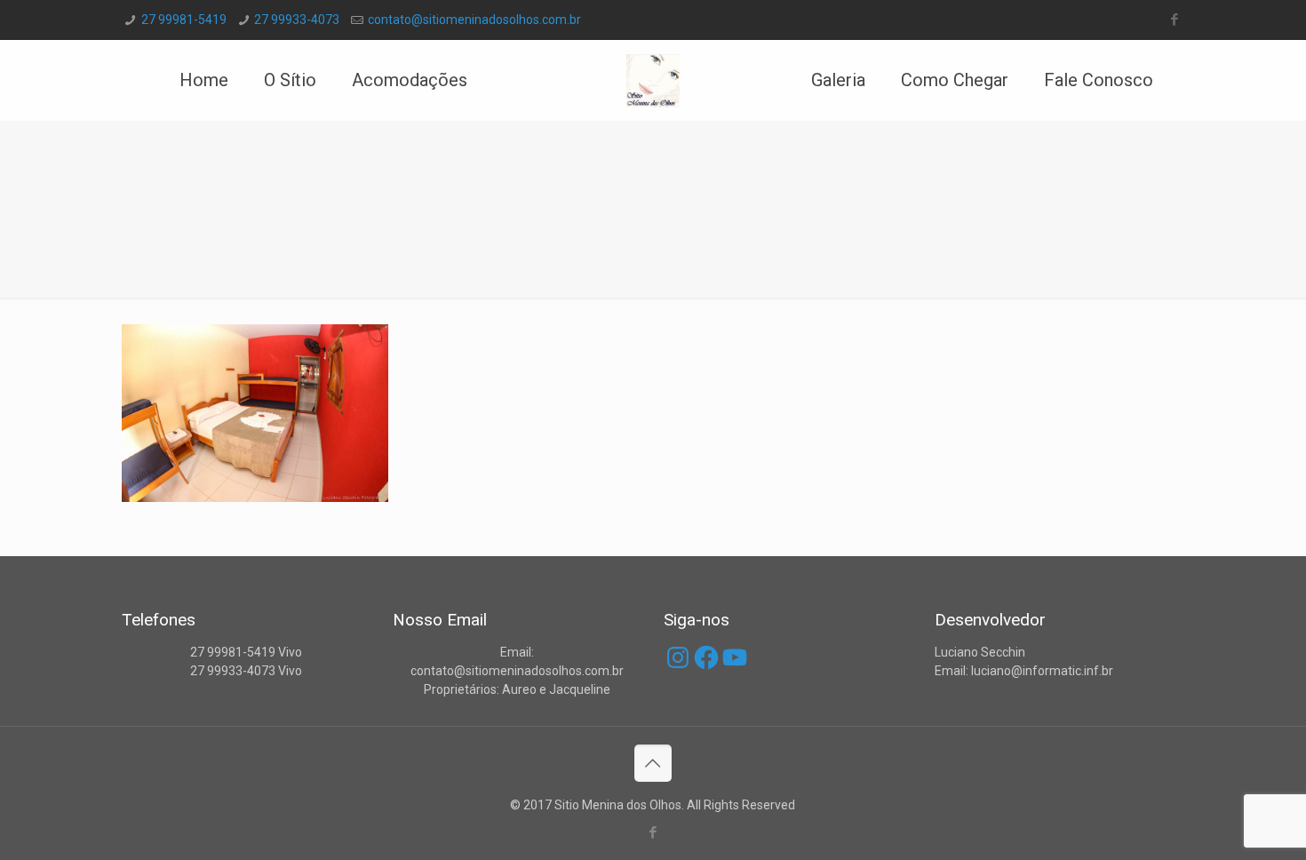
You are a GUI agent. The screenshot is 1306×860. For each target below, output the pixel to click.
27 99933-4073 (296, 19)
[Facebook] (1175, 20)
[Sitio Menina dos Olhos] (653, 80)
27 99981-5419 (184, 19)
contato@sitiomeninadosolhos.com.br (474, 19)
